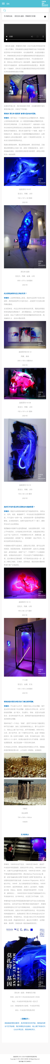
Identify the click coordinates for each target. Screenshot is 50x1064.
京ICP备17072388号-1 (25, 1061)
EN (8, 3)
